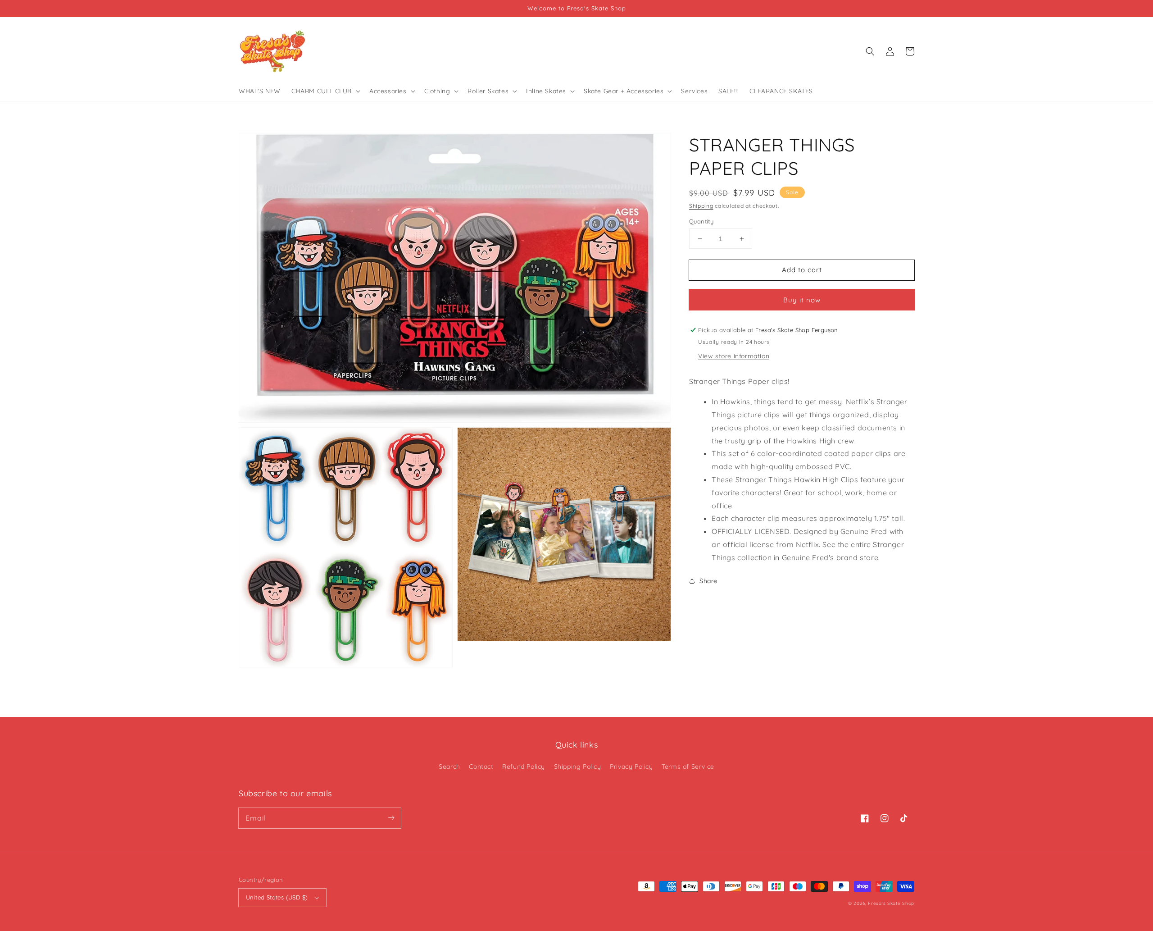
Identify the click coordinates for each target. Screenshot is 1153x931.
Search (449, 766)
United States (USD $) (277, 897)
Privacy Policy (631, 766)
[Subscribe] (391, 818)
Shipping (701, 205)
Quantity (701, 221)
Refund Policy (523, 766)
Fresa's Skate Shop (891, 903)
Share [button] (708, 581)
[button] (870, 51)
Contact (481, 766)
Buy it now (802, 300)
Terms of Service (688, 766)
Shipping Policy (577, 766)
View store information (733, 356)
